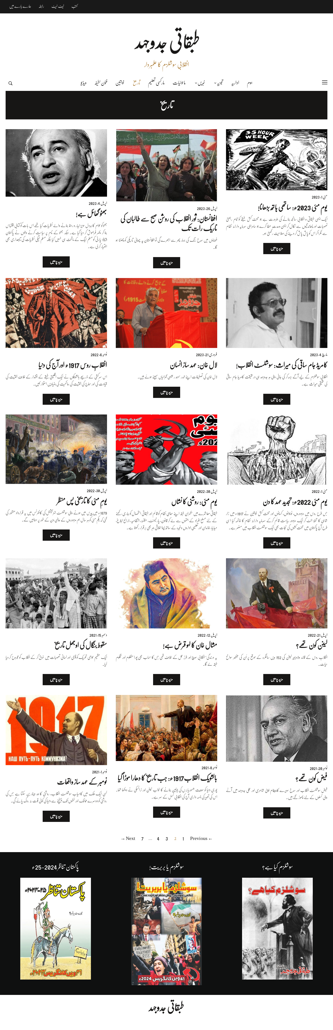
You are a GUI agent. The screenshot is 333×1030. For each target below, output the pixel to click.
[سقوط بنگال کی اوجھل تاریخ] (56, 593)
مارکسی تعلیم (156, 83)
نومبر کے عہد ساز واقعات (82, 782)
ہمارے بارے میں (20, 6)
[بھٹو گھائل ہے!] (56, 163)
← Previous (201, 838)
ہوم (250, 83)
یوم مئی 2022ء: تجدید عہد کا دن (295, 502)
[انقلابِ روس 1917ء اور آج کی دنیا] (56, 313)
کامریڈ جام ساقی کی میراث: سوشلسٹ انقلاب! (281, 365)
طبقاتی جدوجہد (166, 1007)
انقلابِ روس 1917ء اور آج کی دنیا (73, 365)
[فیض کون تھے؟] (276, 728)
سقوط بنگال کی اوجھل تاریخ (80, 645)
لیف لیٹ (57, 6)
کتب (74, 6)
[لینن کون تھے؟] (276, 593)
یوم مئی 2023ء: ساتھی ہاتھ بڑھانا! (292, 207)
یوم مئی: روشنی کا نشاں (194, 502)
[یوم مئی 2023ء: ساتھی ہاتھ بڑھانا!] (276, 159)
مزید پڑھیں (277, 248)
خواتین (120, 83)
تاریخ (136, 83)
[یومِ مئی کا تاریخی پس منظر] (56, 449)
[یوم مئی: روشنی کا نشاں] (166, 449)
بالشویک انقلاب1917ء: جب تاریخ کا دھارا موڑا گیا (167, 778)
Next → (127, 838)
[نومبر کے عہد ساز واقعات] (56, 730)
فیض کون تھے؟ (311, 778)
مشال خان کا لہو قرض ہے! (190, 645)
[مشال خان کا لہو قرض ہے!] (166, 593)
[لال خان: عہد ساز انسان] (166, 313)
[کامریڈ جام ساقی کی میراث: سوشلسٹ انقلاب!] (276, 313)
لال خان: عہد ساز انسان (193, 365)
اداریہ (235, 83)
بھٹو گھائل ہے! (91, 214)
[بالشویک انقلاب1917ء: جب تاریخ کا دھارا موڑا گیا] (166, 728)
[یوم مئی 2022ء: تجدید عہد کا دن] (276, 449)
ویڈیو (84, 83)
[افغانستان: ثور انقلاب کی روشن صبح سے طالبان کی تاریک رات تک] (166, 165)
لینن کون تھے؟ (311, 645)
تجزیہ (220, 83)
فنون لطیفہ (101, 83)
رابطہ (41, 6)
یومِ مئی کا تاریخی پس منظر (82, 501)
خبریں (201, 83)
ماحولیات (179, 83)
